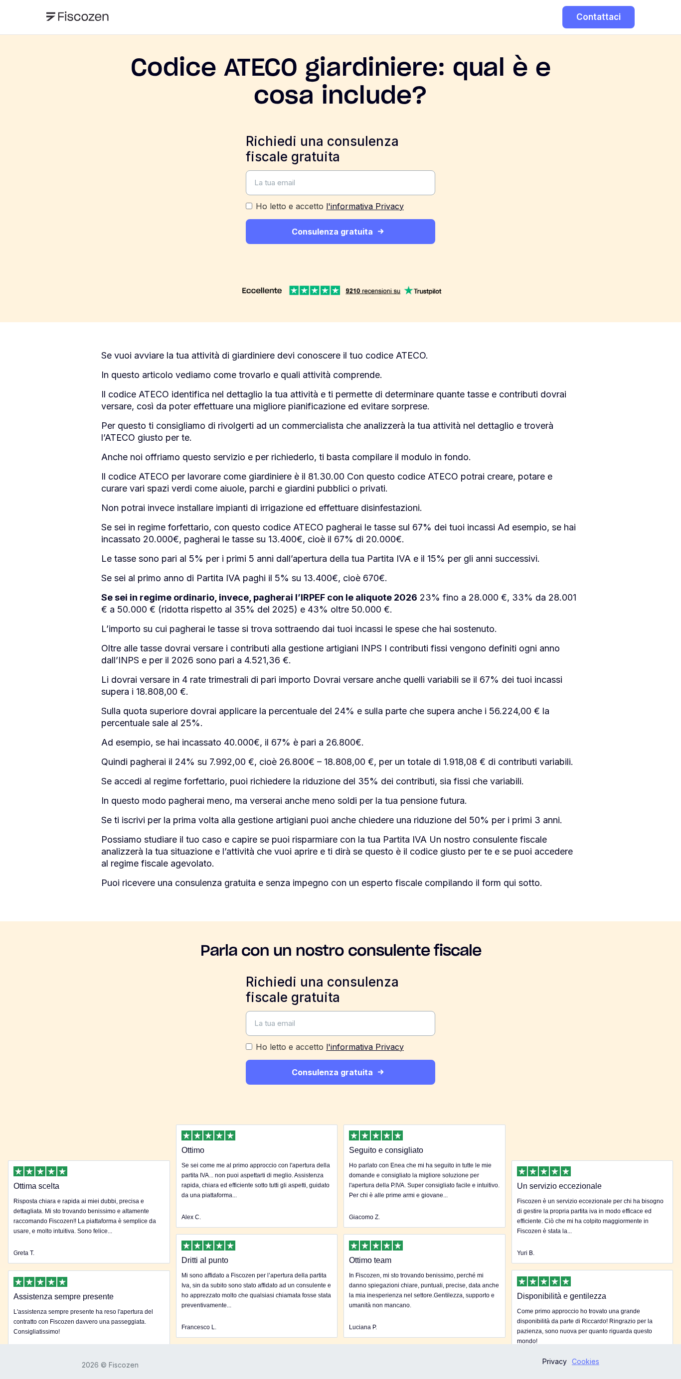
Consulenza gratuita (332, 232)
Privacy (554, 1361)
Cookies (585, 1361)
